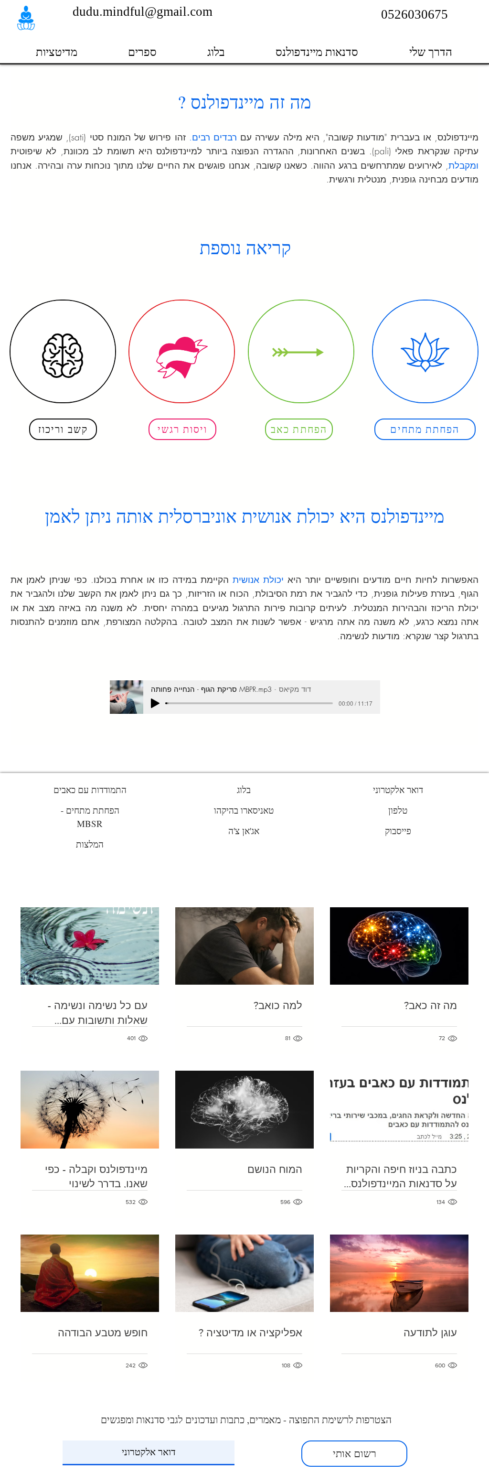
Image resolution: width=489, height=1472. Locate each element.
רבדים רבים (214, 137)
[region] (63, 351)
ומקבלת (463, 165)
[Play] (155, 703)
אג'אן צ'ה (243, 831)
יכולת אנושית (258, 579)
